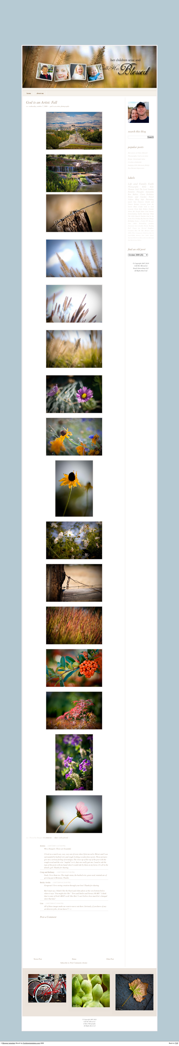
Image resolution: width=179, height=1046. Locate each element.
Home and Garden (137, 196)
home (29, 93)
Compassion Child (141, 233)
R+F (129, 228)
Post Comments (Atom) (78, 963)
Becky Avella (45, 882)
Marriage (146, 214)
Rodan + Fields (140, 221)
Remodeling (142, 223)
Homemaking (132, 214)
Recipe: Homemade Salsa (136, 159)
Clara (142, 194)
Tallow (139, 240)
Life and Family (137, 183)
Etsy (147, 233)
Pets (133, 233)
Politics (145, 209)
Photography (65, 106)
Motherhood (134, 240)
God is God (149, 206)
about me (40, 93)
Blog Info (139, 199)
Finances (141, 202)
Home (74, 959)
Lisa (41, 903)
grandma (151, 223)
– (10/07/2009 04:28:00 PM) (61, 882)
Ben (129, 194)
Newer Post (38, 959)
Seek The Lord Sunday (144, 189)
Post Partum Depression (136, 168)
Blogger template (8, 1043)
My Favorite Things (147, 218)
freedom (140, 226)
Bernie (146, 226)
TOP (176, 1043)
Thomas (131, 189)
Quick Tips (132, 202)
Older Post (110, 959)
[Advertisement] (89, 24)
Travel (151, 196)
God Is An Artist (55, 106)
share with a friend (61, 837)
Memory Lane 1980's (142, 235)
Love (136, 226)
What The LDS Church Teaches (141, 215)
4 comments (47, 837)
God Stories (149, 211)
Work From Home (138, 238)
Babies (135, 194)
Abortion (145, 238)
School (152, 235)
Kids (152, 186)
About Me (131, 211)
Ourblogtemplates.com (31, 1043)
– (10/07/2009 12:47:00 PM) (55, 846)
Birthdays (131, 221)
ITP (147, 221)
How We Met (139, 230)
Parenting (150, 199)
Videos (130, 199)
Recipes (136, 204)
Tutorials (130, 238)
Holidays (150, 194)
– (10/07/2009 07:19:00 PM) (53, 903)
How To (151, 233)
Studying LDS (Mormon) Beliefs (138, 165)
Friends (151, 209)
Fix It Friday (136, 218)
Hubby (140, 214)
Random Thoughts (136, 191)
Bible (144, 186)
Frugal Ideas (140, 211)
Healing (151, 226)
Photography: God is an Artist (138, 156)
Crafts (140, 206)
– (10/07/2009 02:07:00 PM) (65, 872)
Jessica (42, 845)
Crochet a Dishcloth (134, 162)
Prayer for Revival (139, 228)
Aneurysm (131, 226)
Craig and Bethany (47, 872)
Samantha (150, 191)
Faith (151, 183)
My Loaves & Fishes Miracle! (138, 153)
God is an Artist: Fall (41, 102)
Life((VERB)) (131, 235)
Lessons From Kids (135, 209)
